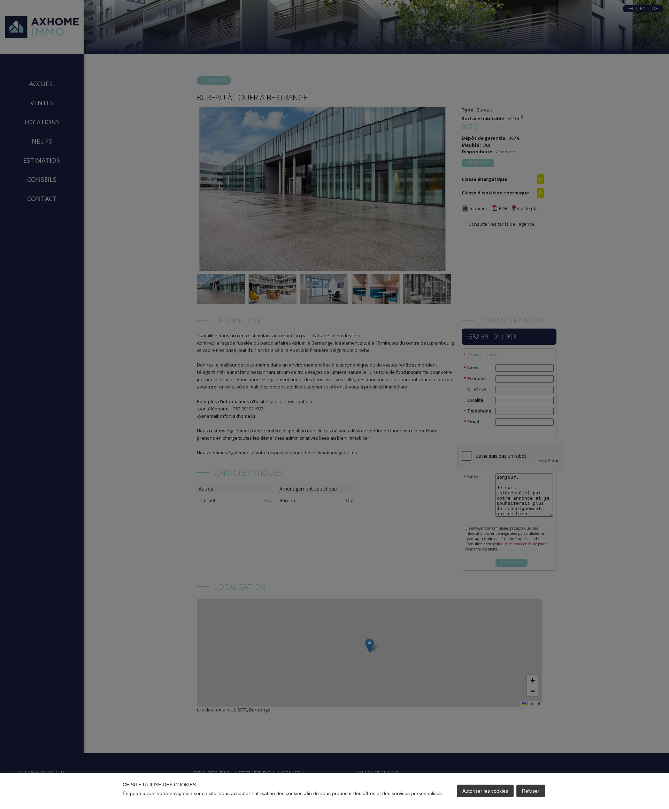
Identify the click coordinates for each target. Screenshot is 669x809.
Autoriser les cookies (485, 791)
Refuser (530, 791)
